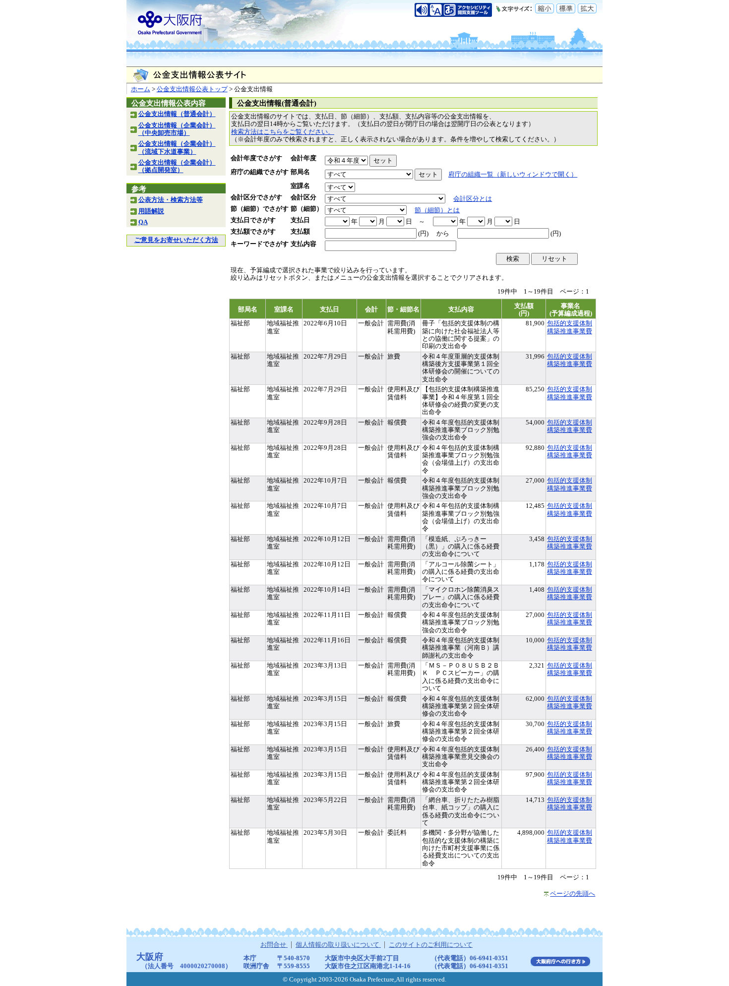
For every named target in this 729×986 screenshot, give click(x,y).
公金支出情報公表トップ (192, 89)
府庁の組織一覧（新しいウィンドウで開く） (512, 174)
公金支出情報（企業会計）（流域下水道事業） (177, 147)
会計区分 (303, 197)
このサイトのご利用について (431, 944)
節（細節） (307, 208)
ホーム (140, 89)
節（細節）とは (437, 210)
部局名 (300, 172)
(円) (423, 233)
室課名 (300, 186)
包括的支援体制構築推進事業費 (569, 327)
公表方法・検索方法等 (170, 199)
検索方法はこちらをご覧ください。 (282, 131)
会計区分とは (472, 198)
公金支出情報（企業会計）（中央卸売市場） (177, 129)
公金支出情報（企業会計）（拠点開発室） (177, 166)
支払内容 (303, 244)
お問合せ (274, 944)
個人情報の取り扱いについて (338, 944)
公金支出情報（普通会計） (177, 114)
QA (143, 222)
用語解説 (151, 211)
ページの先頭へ (572, 893)
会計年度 (303, 158)
